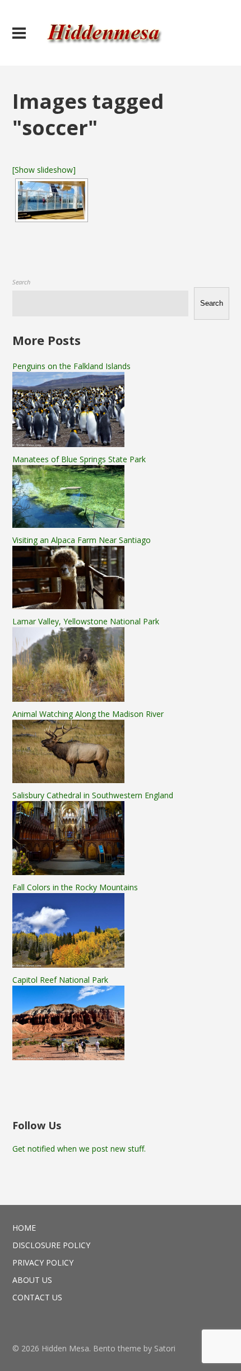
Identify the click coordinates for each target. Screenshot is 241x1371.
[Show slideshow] (44, 169)
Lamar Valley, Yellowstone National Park (85, 621)
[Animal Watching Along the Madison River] (68, 780)
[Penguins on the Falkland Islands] (68, 444)
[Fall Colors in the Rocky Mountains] (68, 964)
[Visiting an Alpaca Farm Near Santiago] (68, 606)
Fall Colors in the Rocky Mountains (75, 887)
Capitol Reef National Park (60, 979)
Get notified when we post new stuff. (79, 1148)
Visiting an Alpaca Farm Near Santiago (81, 540)
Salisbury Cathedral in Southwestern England (92, 795)
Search (21, 282)
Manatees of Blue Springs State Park (79, 459)
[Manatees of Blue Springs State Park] (68, 524)
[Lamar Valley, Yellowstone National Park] (68, 698)
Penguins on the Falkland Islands (71, 366)
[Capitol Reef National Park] (68, 1057)
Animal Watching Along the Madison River (88, 713)
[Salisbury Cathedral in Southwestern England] (68, 872)
